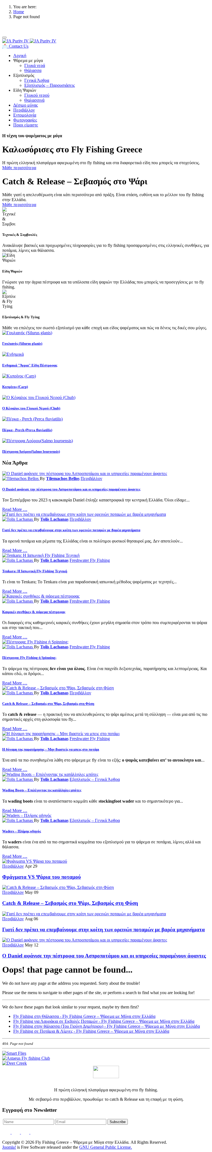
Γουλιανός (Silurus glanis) (22, 343)
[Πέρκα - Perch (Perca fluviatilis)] (32, 419)
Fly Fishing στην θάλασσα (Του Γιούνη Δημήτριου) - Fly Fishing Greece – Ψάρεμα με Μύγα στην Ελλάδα (106, 1026)
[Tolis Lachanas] (18, 519)
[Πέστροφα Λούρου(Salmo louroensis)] (37, 440)
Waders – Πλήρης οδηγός (21, 831)
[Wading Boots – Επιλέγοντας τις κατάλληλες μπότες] (50, 774)
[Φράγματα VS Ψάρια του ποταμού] (34, 861)
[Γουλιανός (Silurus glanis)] (27, 332)
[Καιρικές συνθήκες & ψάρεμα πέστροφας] (41, 596)
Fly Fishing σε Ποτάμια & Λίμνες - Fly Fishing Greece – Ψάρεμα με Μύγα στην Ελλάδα (91, 1031)
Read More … (14, 509)
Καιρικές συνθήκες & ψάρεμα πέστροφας (33, 612)
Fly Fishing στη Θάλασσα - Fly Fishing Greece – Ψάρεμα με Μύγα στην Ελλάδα (84, 1016)
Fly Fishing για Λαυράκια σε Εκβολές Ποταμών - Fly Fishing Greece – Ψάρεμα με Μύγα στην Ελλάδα (103, 1021)
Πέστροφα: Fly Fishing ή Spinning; (29, 657)
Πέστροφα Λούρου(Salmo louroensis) (31, 451)
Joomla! (9, 1147)
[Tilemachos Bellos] (21, 478)
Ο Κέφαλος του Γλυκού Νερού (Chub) (31, 408)
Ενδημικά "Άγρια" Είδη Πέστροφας (29, 365)
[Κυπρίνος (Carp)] (19, 376)
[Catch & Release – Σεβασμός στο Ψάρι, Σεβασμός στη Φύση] (58, 688)
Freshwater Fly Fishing (90, 560)
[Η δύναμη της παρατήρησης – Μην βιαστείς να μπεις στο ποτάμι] (61, 733)
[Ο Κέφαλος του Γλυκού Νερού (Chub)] (38, 397)
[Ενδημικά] (13, 354)
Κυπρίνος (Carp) (15, 387)
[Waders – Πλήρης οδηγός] (26, 815)
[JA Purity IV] (29, 41)
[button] (28, 60)
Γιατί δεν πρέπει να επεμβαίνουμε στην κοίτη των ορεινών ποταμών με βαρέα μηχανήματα (71, 530)
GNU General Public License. (105, 1147)
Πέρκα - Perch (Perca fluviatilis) (27, 430)
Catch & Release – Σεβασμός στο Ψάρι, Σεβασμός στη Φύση (48, 704)
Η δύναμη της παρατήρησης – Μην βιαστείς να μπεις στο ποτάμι (50, 749)
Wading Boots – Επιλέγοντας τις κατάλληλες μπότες (41, 790)
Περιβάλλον (91, 478)
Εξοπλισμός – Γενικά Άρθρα (95, 779)
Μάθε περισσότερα (19, 167)
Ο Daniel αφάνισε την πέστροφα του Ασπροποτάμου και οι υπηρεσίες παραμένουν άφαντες (71, 489)
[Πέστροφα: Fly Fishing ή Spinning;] (35, 642)
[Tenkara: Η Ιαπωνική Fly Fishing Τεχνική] (41, 555)
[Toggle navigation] (4, 37)
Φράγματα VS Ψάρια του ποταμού (41, 877)
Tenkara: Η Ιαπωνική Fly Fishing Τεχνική (34, 571)
